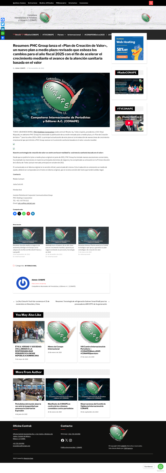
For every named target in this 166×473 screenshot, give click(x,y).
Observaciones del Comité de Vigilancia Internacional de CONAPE (93, 406)
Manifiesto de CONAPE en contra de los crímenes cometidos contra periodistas (60, 406)
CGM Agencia (128, 448)
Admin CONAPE (20, 68)
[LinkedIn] (2, 28)
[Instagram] (70, 440)
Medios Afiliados (47, 3)
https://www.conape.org (39, 283)
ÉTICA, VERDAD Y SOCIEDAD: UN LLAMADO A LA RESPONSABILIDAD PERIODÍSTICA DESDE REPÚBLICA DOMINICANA (28, 351)
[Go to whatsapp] (160, 466)
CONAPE (123, 446)
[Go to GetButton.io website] (160, 470)
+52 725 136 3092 (18, 443)
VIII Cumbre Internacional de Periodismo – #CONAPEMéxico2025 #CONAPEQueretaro (93, 350)
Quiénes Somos (19, 3)
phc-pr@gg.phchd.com (26, 203)
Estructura (32, 3)
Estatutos (73, 3)
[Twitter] (2, 24)
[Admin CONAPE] (22, 283)
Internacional (31, 265)
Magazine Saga (28, 458)
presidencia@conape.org (21, 446)
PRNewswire (61, 3)
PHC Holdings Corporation (44, 132)
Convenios (83, 3)
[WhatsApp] (2, 33)
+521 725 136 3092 (74, 434)
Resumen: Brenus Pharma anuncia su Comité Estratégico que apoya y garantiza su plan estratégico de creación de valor (93, 247)
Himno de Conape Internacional (55, 348)
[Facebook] (62, 440)
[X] (66, 440)
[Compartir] (2, 37)
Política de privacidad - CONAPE (71, 447)
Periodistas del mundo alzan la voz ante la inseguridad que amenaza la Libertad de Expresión (28, 407)
